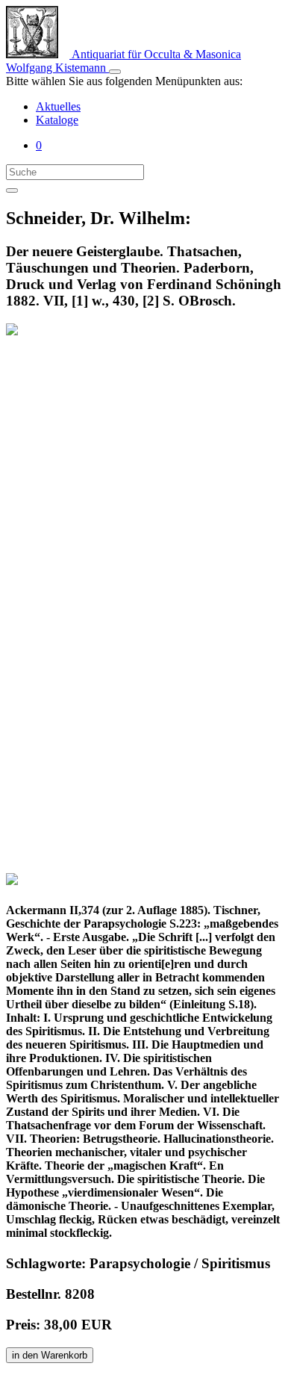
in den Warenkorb (49, 1355)
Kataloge (57, 120)
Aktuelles (58, 106)
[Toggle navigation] (115, 71)
